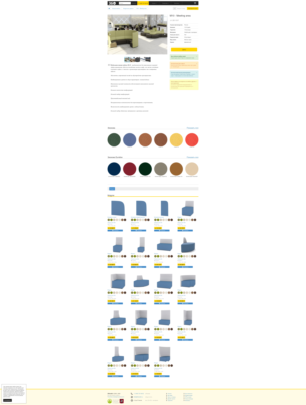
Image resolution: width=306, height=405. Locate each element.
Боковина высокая (159, 217)
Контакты (187, 400)
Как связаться (188, 393)
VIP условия (188, 397)
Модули (112, 189)
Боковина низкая (112, 217)
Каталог (134, 3)
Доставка (170, 395)
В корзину (116, 230)
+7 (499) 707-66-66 (143, 3)
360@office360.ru (138, 397)
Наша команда (189, 399)
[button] (166, 13)
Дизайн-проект (171, 399)
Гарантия (170, 400)
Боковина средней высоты (138, 217)
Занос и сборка (172, 397)
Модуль (180, 217)
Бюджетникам (188, 395)
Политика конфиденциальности (116, 397)
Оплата (169, 393)
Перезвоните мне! (192, 8)
